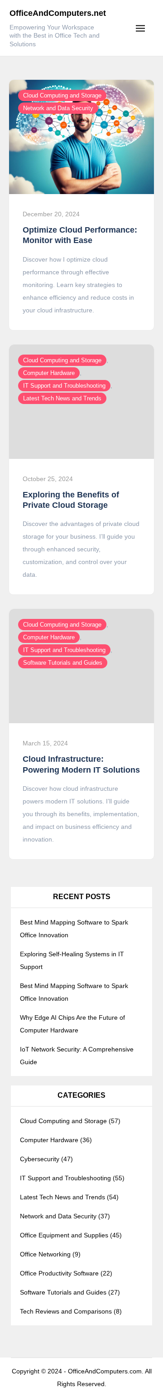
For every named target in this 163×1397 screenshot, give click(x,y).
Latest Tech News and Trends (62, 398)
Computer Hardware (49, 373)
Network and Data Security (58, 108)
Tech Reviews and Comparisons (66, 1311)
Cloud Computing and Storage (62, 95)
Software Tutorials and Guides (62, 662)
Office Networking (45, 1254)
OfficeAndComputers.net (58, 13)
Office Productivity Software (59, 1273)
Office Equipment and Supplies (64, 1235)
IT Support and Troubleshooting (64, 385)
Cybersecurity (39, 1159)
